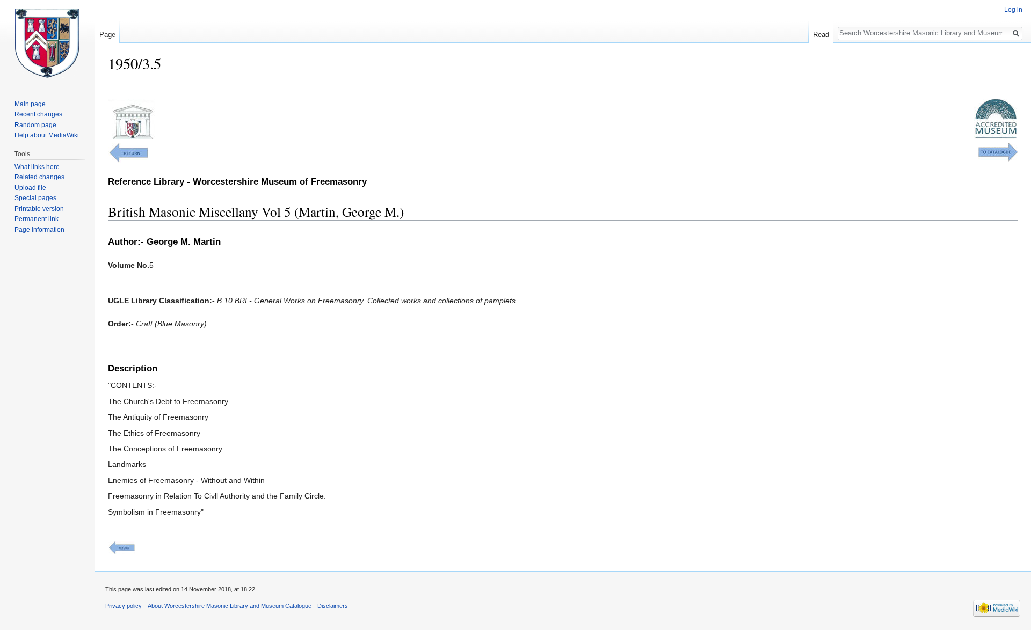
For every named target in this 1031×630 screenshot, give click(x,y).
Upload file (30, 188)
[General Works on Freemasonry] (128, 152)
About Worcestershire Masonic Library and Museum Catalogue (229, 606)
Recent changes (38, 114)
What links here (37, 167)
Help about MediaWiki (46, 135)
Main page (30, 104)
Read (821, 35)
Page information (39, 229)
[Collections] (998, 151)
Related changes (39, 177)
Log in (1013, 9)
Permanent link (36, 219)
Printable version (39, 209)
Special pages (35, 198)
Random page (35, 125)
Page (107, 35)
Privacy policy (123, 606)
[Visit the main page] (47, 43)
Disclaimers (332, 606)
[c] (121, 547)
